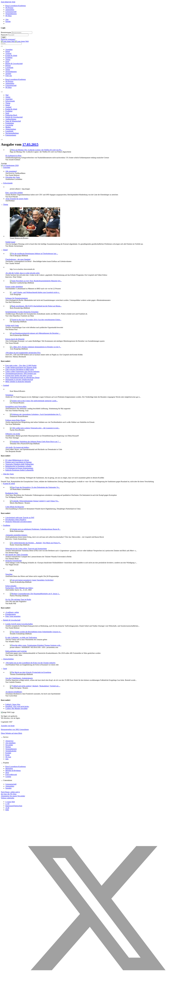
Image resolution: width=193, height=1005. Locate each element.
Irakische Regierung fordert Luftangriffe (19, 470)
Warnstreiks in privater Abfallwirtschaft (19, 379)
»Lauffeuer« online (12, 612)
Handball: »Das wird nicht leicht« (17, 706)
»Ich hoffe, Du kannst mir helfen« (17, 447)
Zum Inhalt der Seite (8, 2)
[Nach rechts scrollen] (2, 139)
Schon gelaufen (10, 586)
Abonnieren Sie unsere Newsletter (13, 796)
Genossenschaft (10, 12)
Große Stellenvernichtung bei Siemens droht (21, 367)
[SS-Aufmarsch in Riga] (36, 150)
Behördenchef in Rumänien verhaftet (18, 466)
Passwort (4, 35)
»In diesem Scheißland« (13, 692)
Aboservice (9, 741)
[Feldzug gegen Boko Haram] (35, 414)
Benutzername (6, 32)
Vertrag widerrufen (7, 798)
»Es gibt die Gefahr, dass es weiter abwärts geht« (22, 273)
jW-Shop (8, 16)
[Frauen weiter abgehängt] (36, 281)
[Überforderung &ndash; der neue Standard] (34, 254)
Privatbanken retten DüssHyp (15, 520)
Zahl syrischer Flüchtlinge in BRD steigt (19, 369)
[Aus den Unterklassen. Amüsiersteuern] (30, 672)
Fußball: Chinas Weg (12, 704)
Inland (7, 51)
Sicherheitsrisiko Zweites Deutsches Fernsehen (21, 312)
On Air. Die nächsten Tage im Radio (18, 599)
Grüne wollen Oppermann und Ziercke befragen (22, 371)
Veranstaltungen (11, 14)
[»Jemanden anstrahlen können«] (35, 529)
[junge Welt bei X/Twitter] (96, 1003)
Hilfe (7, 810)
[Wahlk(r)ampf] (35, 236)
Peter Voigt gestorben (12, 616)
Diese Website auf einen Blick (11, 733)
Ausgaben (9, 49)
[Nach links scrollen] (2, 91)
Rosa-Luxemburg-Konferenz (15, 6)
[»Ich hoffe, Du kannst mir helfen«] (35, 442)
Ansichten (6, 167)
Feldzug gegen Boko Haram (15, 420)
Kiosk (7, 755)
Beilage (8, 66)
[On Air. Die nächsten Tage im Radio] (35, 594)
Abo (6, 19)
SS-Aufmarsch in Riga (13, 156)
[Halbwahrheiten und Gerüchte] (35, 645)
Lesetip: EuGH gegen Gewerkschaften (19, 624)
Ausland (8, 53)
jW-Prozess (9, 8)
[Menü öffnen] (2, 46)
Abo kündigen (10, 743)
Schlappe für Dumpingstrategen (16, 298)
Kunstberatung (10, 614)
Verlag (7, 70)
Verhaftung (9, 395)
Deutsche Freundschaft (13, 561)
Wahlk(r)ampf (10, 242)
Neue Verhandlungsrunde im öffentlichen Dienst (22, 377)
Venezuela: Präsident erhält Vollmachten (19, 464)
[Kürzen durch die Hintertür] (35, 333)
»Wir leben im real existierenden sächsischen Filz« (23, 353)
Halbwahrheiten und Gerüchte (16, 651)
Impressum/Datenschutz (13, 806)
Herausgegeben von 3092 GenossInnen (15, 729)
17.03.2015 (30, 144)
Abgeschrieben (8, 659)
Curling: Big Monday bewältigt (16, 708)
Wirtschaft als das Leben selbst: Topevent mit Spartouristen (26, 549)
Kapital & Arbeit (11, 55)
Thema (7, 59)
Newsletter (9, 745)
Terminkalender (10, 751)
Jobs (6, 759)
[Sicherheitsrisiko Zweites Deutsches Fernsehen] (36, 306)
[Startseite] (15, 41)
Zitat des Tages (8, 474)
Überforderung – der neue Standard (17, 259)
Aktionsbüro (9, 10)
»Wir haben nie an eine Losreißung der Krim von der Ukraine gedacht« (30, 663)
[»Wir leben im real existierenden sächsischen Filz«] (35, 347)
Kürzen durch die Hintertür (14, 339)
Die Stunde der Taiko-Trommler (16, 555)
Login (3, 37)
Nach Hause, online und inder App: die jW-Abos (10, 793)
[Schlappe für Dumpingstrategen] (35, 292)
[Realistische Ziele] (35, 487)
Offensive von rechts (12, 434)
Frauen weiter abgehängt (14, 287)
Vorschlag (8, 574)
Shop (7, 772)
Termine (8, 74)
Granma (8, 776)
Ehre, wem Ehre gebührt (14, 193)
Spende (8, 21)
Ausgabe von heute (8, 726)
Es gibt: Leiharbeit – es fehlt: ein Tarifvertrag (21, 637)
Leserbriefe (9, 68)
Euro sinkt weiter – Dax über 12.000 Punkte (21, 365)
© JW (7, 804)
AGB (7, 808)
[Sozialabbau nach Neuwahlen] (34, 401)
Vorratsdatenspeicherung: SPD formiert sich (20, 373)
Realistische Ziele (11, 493)
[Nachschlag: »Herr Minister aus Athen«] (31, 580)
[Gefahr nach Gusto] (35, 320)
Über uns (8, 76)
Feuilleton (8, 57)
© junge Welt (10, 802)
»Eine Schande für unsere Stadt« (16, 199)
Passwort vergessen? (8, 39)
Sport (7, 61)
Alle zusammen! (11, 171)
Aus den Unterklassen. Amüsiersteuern (19, 678)
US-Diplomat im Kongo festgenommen (19, 468)
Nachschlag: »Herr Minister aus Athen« (19, 588)
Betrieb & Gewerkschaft (14, 63)
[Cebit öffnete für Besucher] (34, 501)
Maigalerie (9, 768)
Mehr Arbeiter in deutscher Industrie (18, 381)
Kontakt (8, 753)
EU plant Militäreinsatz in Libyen (17, 460)
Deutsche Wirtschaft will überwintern (18, 522)
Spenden (8, 788)
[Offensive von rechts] (35, 428)
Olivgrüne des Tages (12, 177)
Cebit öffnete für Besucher (14, 507)
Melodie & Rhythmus (13, 770)
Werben (8, 747)
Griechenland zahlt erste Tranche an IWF (19, 518)
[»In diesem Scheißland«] (35, 686)
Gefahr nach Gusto (12, 325)
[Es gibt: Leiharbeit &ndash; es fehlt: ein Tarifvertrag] (35, 632)
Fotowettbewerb (11, 774)
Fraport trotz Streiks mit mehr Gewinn (18, 375)
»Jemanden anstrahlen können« (16, 535)
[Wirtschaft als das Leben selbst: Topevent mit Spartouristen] (35, 543)
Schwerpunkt (8, 183)
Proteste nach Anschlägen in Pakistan (18, 462)
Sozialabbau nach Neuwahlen (15, 406)
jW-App (8, 757)
